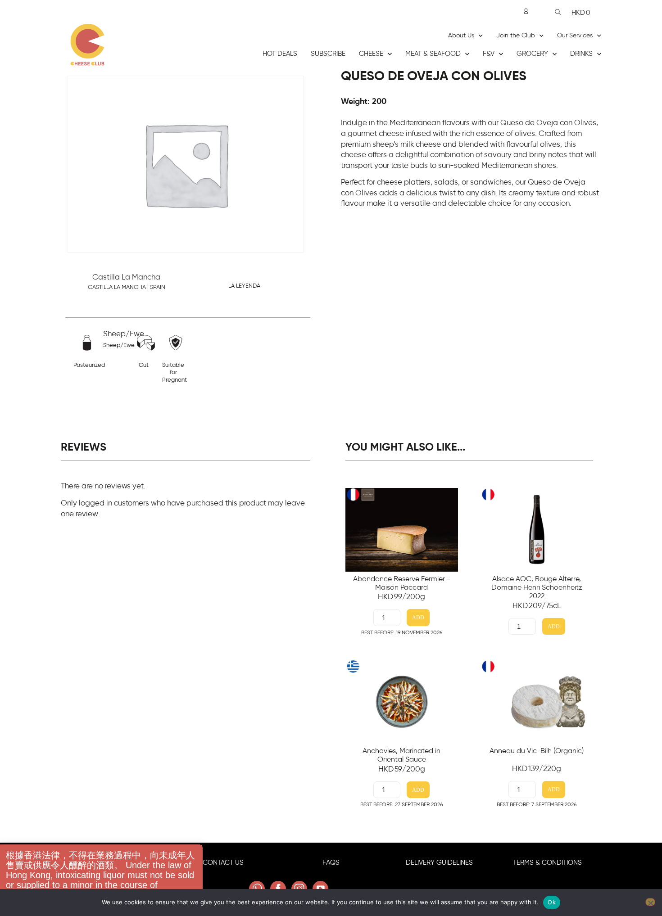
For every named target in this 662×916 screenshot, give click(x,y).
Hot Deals (280, 53)
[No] (650, 902)
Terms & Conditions (547, 862)
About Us (461, 35)
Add (418, 618)
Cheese (371, 53)
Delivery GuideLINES (439, 862)
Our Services (575, 35)
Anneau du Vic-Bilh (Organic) (537, 750)
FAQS (331, 862)
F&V (488, 53)
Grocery (532, 53)
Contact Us (223, 862)
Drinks (581, 53)
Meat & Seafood (433, 53)
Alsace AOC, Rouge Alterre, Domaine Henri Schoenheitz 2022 (536, 587)
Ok (552, 902)
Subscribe (328, 53)
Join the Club (515, 35)
